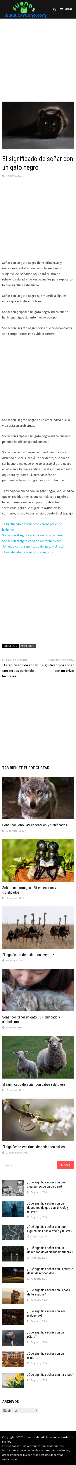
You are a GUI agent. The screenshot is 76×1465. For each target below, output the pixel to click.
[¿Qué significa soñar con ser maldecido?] (13, 1312)
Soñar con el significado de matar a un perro (32, 535)
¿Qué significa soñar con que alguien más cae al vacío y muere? (49, 1229)
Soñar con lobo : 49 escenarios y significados (34, 825)
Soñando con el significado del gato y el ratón (33, 546)
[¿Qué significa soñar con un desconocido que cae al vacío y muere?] (13, 1204)
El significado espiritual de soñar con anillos (33, 1147)
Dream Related (34, 1437)
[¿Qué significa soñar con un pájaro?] (13, 1333)
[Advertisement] (38, 56)
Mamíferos (27, 645)
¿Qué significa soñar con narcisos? (50, 1374)
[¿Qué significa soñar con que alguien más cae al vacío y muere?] (13, 1227)
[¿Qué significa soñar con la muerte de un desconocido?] (13, 1269)
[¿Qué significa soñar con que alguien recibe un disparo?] (13, 1183)
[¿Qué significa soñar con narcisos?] (13, 1375)
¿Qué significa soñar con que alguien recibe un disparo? (46, 1184)
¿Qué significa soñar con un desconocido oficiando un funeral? (50, 1250)
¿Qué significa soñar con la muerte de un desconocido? (50, 1271)
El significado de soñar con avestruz (28, 955)
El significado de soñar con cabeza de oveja (33, 1084)
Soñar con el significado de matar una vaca (31, 541)
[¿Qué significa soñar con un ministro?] (13, 1354)
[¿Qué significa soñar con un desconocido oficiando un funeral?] (13, 1248)
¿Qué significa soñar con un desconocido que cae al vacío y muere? (48, 1207)
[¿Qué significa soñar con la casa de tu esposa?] (13, 1290)
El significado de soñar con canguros (27, 552)
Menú (68, 9)
